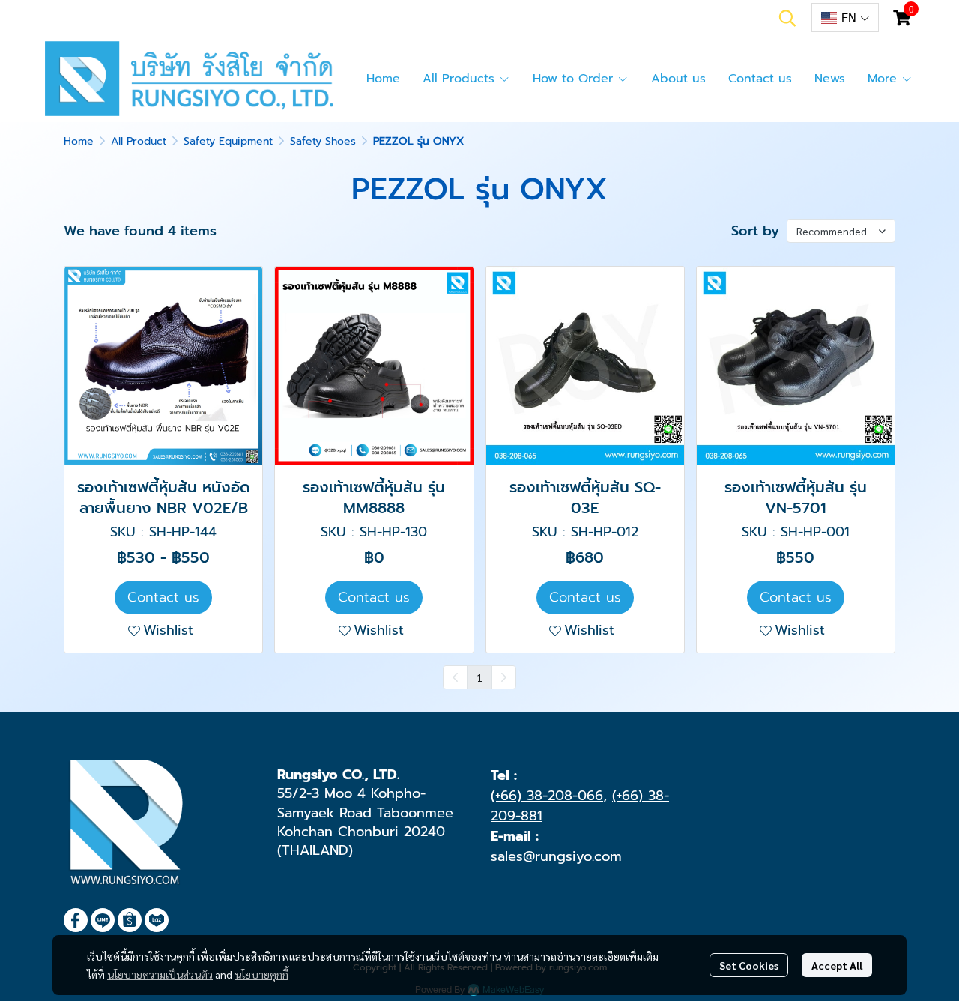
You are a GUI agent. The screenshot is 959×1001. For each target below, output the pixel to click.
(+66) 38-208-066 (547, 795)
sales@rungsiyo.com (556, 856)
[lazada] (157, 920)
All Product (138, 141)
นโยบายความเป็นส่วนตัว (160, 974)
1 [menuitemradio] (479, 677)
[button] (787, 18)
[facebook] (76, 920)
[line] (103, 920)
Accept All (836, 965)
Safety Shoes (323, 141)
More (884, 79)
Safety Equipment (228, 141)
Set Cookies (748, 965)
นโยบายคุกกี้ (261, 974)
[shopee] (130, 920)
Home (79, 141)
